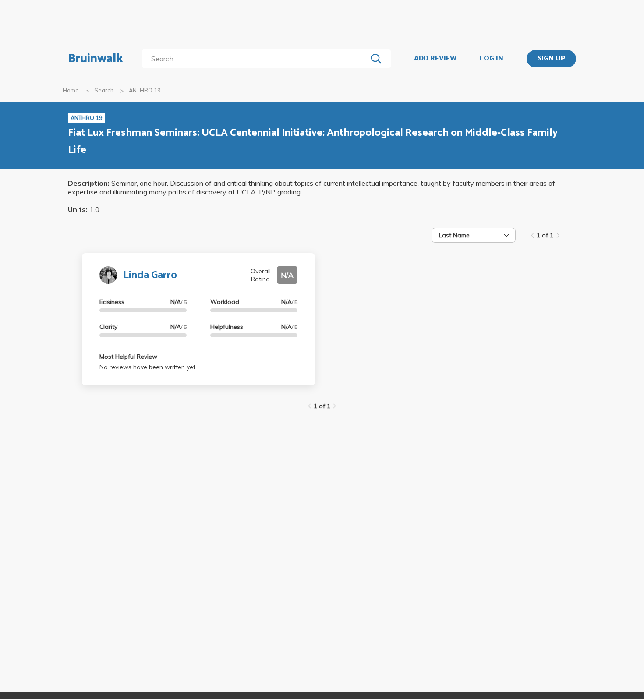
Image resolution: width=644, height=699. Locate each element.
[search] (256, 58)
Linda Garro (150, 275)
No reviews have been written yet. (148, 367)
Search (103, 90)
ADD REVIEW (435, 58)
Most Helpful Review (128, 356)
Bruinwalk (95, 58)
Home (71, 90)
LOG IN (491, 58)
